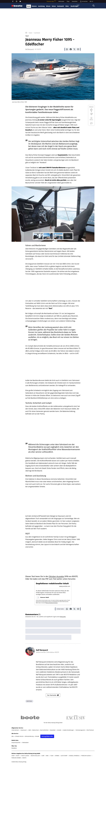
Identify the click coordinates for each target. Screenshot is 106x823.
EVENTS (24, 758)
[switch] (37, 597)
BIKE (47, 755)
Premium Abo (51, 1)
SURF (43, 755)
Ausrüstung (41, 6)
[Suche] (93, 6)
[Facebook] (13, 1)
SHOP (13, 755)
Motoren (34, 6)
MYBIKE (57, 755)
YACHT (18, 755)
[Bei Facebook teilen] (71, 49)
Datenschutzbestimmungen (52, 602)
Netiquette (63, 616)
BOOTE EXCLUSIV (35, 755)
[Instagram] (16, 1)
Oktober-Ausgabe (56, 576)
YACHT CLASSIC (25, 755)
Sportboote (37, 33)
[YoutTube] (20, 1)
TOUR (52, 755)
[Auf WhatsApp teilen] (67, 49)
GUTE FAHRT (64, 755)
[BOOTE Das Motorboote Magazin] (18, 6)
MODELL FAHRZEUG (74, 755)
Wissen (48, 6)
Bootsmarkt (60, 6)
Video (67, 6)
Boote (28, 6)
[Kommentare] (91, 123)
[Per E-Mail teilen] (78, 49)
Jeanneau (29, 701)
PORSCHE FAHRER (16, 758)
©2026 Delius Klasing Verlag (19, 761)
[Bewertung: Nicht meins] (91, 114)
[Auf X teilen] (74, 49)
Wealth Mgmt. (75, 6)
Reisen (54, 6)
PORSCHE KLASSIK (86, 755)
